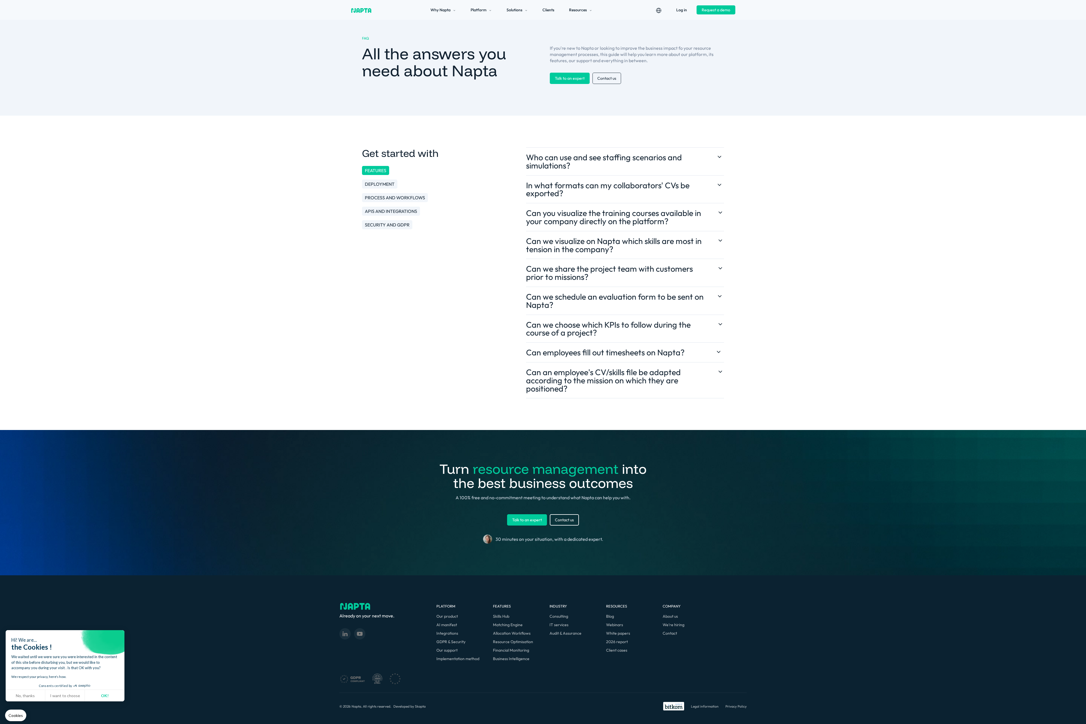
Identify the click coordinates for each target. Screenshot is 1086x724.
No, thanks (25, 695)
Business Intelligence (511, 658)
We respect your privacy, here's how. (38, 677)
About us (670, 616)
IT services (559, 624)
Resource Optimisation (513, 641)
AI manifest (446, 624)
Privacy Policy (736, 706)
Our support (447, 650)
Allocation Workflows (512, 633)
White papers (618, 633)
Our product (447, 616)
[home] (361, 10)
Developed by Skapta (409, 706)
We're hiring (673, 624)
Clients (548, 9)
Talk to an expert (570, 78)
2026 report (617, 641)
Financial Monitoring (511, 650)
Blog (610, 616)
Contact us (606, 78)
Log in (681, 9)
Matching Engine (508, 624)
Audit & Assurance (565, 633)
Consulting (559, 616)
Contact (670, 633)
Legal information (705, 706)
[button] (15, 715)
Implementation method (457, 658)
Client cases (616, 650)
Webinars (614, 624)
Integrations (447, 633)
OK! (105, 695)
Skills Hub (501, 616)
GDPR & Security (451, 641)
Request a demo (716, 9)
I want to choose (65, 695)
